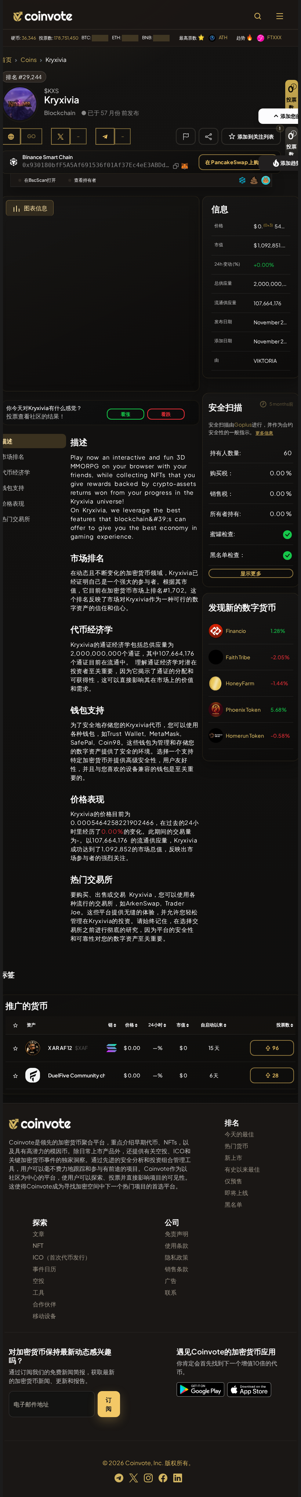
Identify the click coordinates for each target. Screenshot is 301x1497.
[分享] (208, 136)
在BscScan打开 (40, 180)
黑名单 (233, 1204)
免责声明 (176, 1234)
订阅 (109, 1404)
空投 (38, 1280)
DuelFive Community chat (79, 1075)
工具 (38, 1292)
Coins (29, 59)
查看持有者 (85, 180)
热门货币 (236, 1146)
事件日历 (44, 1269)
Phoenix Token (243, 709)
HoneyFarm (240, 683)
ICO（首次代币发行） (62, 1257)
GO (31, 136)
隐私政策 (176, 1257)
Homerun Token (245, 735)
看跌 (166, 414)
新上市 (233, 1157)
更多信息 (264, 433)
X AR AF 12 (60, 1047)
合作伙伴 (44, 1304)
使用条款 (176, 1245)
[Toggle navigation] (280, 16)
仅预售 (233, 1181)
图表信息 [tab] (35, 208)
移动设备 (44, 1316)
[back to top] (283, 1481)
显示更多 (250, 573)
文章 (38, 1234)
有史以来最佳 (242, 1169)
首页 (6, 59)
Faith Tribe (238, 657)
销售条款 (176, 1269)
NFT (38, 1245)
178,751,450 (66, 38)
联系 (171, 1292)
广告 (171, 1280)
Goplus (243, 424)
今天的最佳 (239, 1134)
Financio (236, 630)
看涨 (125, 414)
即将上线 (236, 1193)
